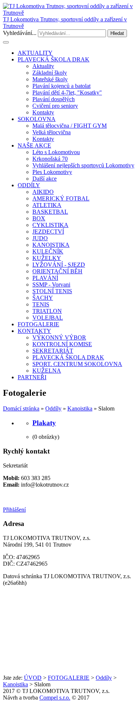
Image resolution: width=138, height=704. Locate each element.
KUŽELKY (46, 258)
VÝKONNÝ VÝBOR (59, 337)
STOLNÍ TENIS (52, 291)
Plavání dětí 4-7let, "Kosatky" (67, 92)
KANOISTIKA (51, 245)
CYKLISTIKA (50, 225)
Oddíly (53, 408)
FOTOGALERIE (38, 324)
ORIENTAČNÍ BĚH (57, 271)
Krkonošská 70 (50, 159)
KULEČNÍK (47, 251)
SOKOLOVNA (37, 119)
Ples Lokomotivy (52, 172)
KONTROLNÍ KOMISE (62, 344)
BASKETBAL (50, 212)
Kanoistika (79, 408)
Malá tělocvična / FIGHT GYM (69, 125)
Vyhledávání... (19, 33)
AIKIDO (43, 192)
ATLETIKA (46, 205)
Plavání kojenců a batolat (61, 86)
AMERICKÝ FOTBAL (60, 198)
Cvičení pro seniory (55, 106)
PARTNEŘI (32, 377)
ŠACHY (42, 298)
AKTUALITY (35, 53)
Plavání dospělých (53, 99)
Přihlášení (14, 509)
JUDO (40, 238)
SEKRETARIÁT (52, 351)
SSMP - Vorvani (51, 284)
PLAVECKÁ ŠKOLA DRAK (53, 59)
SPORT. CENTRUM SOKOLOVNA (77, 364)
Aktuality (43, 66)
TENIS (40, 304)
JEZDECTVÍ (48, 231)
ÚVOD (33, 678)
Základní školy (49, 73)
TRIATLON (47, 311)
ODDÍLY (29, 185)
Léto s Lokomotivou (56, 152)
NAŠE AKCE (34, 145)
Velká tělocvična (51, 132)
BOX (38, 218)
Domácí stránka (21, 408)
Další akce (44, 178)
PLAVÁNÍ (45, 278)
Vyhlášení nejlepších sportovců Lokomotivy (83, 165)
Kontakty (43, 112)
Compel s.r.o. (54, 697)
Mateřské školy (50, 79)
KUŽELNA (46, 370)
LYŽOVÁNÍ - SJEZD (58, 265)
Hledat (117, 33)
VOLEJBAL (47, 317)
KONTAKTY (34, 331)
